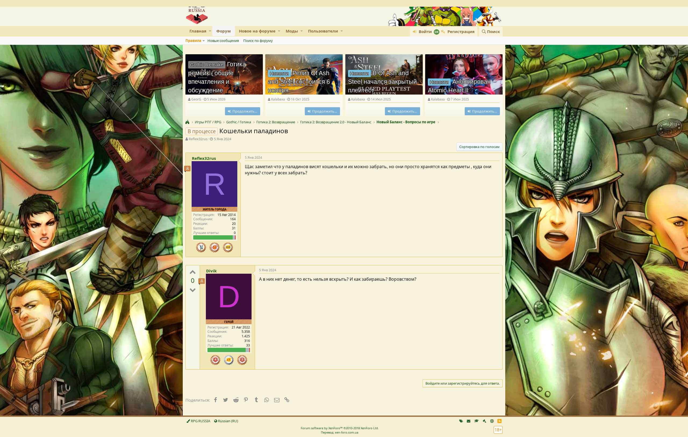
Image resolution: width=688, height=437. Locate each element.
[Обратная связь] (468, 421)
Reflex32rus (198, 138)
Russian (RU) (227, 420)
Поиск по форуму (258, 40)
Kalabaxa (278, 99)
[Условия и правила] (476, 421)
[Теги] (461, 421)
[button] (210, 31)
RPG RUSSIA (200, 420)
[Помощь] (492, 421)
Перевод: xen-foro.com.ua (339, 432)
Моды (292, 31)
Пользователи (323, 31)
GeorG (196, 99)
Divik (211, 270)
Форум (223, 31)
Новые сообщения (223, 40)
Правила (193, 40)
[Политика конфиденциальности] (484, 421)
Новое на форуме (257, 31)
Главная (197, 31)
